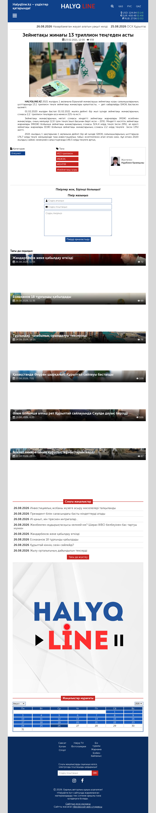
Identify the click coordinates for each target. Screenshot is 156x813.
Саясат (62, 742)
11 (41, 718)
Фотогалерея (78, 746)
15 (114, 718)
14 (96, 718)
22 (114, 722)
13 (77, 718)
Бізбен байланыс (96, 754)
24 (22, 725)
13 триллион (66, 153)
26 (59, 725)
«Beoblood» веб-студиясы (87, 806)
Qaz (138, 6)
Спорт (62, 750)
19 (59, 722)
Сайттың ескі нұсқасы (78, 803)
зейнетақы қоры (68, 169)
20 (77, 722)
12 (59, 718)
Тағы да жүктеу (78, 557)
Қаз (121, 6)
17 (23, 722)
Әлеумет (16, 153)
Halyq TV (79, 742)
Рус (129, 6)
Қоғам (62, 746)
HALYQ (78, 6)
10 (22, 718)
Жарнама (96, 749)
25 (41, 725)
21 (96, 722)
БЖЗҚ (62, 158)
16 (133, 718)
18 (41, 722)
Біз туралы (96, 744)
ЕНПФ (62, 164)
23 (133, 722)
